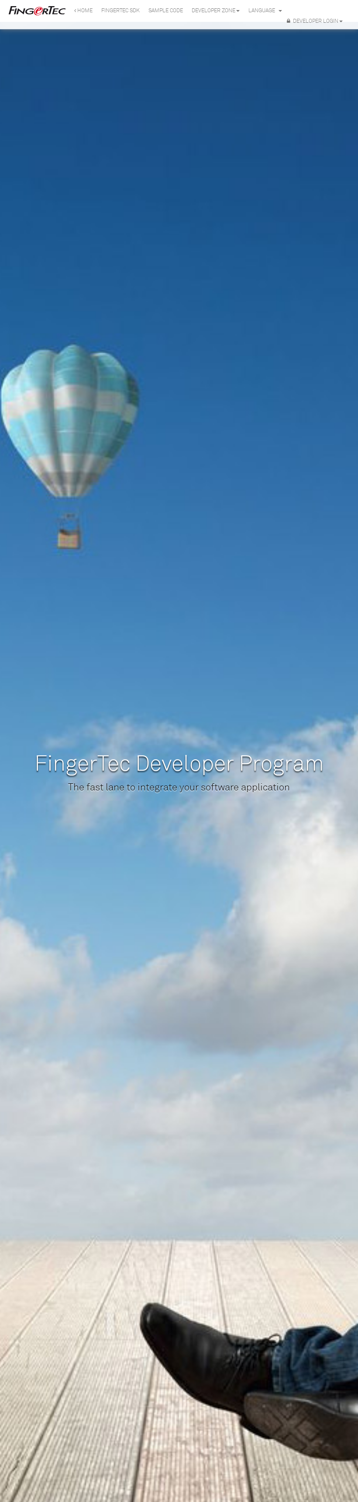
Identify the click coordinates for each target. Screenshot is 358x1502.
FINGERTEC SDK (120, 10)
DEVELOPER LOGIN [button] (314, 21)
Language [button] (263, 10)
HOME (84, 10)
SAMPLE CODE (165, 10)
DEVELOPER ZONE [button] (213, 10)
